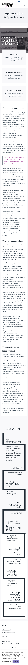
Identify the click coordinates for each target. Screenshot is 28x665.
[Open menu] (24, 5)
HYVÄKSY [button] (15, 661)
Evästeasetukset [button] (6, 661)
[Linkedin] (12, 647)
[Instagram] (16, 647)
